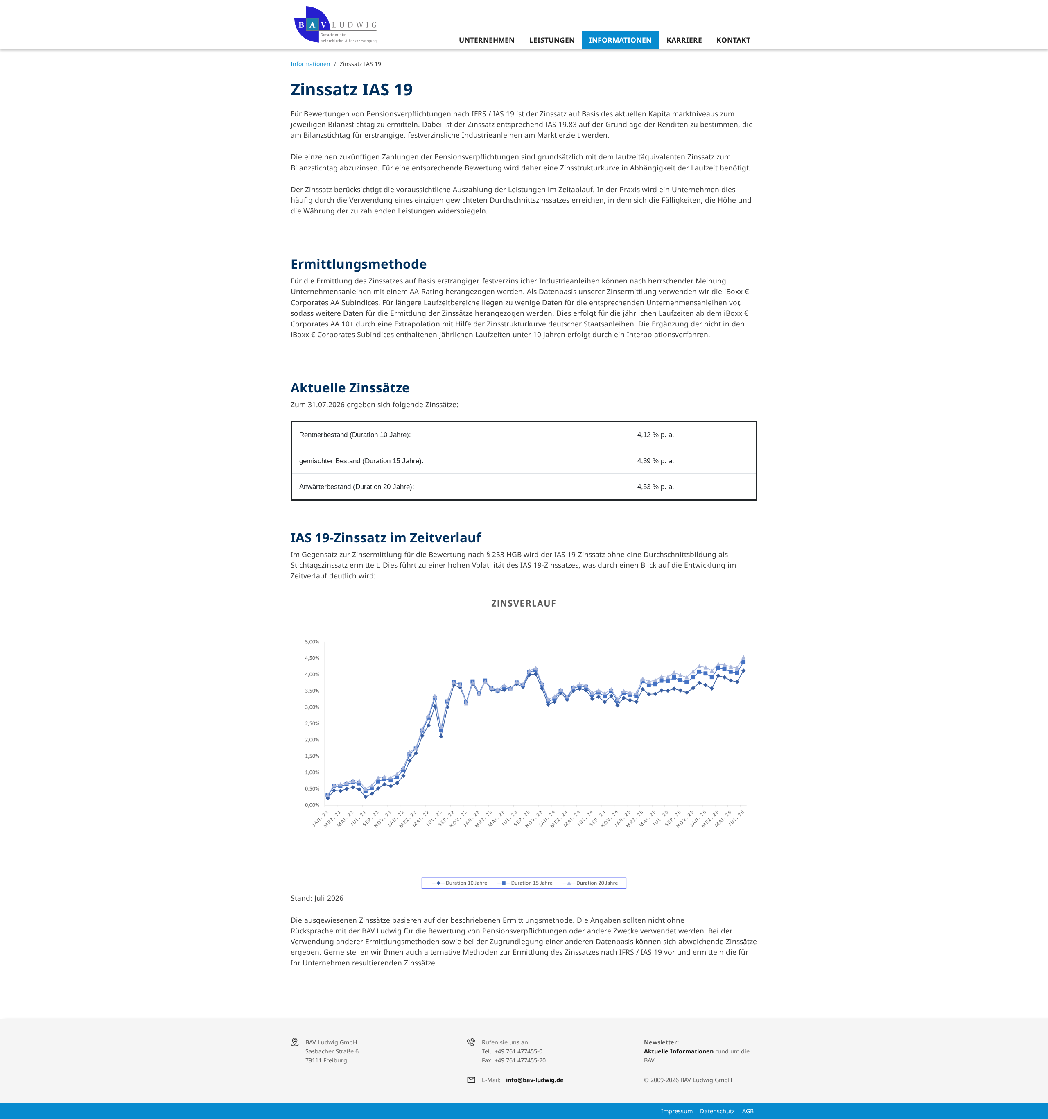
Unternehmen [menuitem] (487, 40)
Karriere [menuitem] (684, 40)
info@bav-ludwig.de (535, 1080)
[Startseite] (339, 24)
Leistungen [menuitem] (552, 40)
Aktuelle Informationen (679, 1051)
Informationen (310, 64)
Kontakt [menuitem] (733, 40)
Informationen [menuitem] (620, 40)
